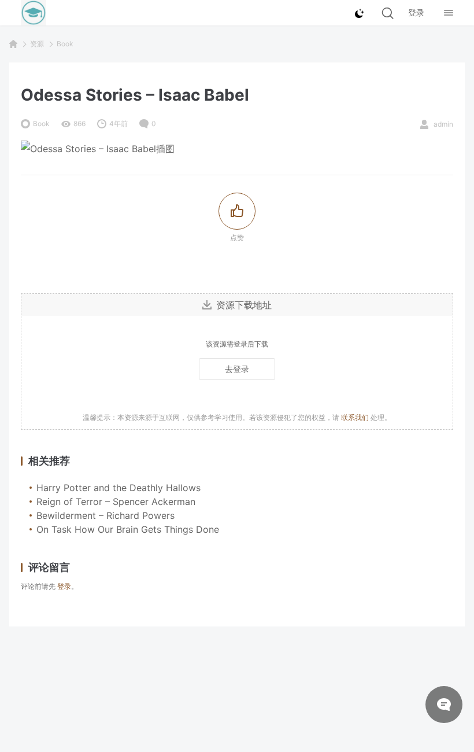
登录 (64, 586)
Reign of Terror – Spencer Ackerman (115, 501)
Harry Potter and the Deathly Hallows (118, 487)
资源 (37, 43)
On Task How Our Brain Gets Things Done (127, 529)
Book (65, 43)
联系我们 (355, 417)
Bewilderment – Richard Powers (105, 515)
